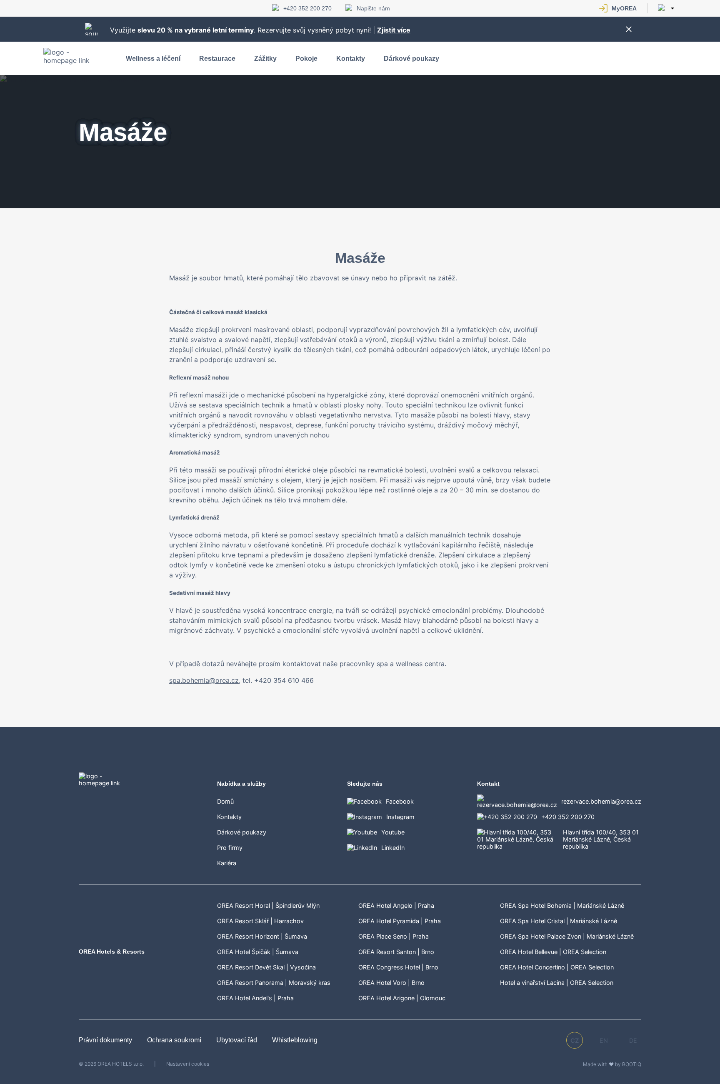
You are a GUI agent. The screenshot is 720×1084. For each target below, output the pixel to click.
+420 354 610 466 (284, 680)
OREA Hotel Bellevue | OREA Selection (553, 951)
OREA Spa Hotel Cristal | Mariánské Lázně (558, 920)
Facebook (400, 801)
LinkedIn (393, 847)
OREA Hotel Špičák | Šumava (257, 951)
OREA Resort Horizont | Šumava (262, 936)
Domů (225, 801)
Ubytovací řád (237, 1040)
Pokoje (306, 58)
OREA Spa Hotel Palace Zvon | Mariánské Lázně (567, 936)
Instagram (400, 816)
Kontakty (350, 58)
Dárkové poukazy (411, 58)
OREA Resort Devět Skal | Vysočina (266, 967)
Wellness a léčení (153, 58)
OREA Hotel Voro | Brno (391, 982)
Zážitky (265, 58)
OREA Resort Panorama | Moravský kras (273, 982)
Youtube (393, 832)
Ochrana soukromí (175, 1040)
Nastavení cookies (187, 1064)
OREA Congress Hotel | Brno (398, 967)
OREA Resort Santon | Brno (396, 951)
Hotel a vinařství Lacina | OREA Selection (556, 982)
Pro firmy (229, 847)
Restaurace (217, 58)
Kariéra (226, 863)
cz (574, 1040)
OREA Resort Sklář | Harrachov (260, 920)
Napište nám (373, 8)
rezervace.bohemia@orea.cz (601, 801)
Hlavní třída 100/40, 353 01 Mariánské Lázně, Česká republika (601, 839)
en (604, 1040)
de (633, 1040)
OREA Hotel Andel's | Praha (255, 998)
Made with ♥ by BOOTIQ (612, 1064)
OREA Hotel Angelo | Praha (396, 905)
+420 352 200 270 (307, 8)
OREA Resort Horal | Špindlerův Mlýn (268, 905)
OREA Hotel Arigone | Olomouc (401, 998)
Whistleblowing (295, 1040)
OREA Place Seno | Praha (393, 936)
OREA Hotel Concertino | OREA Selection (557, 967)
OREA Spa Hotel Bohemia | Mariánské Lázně (562, 905)
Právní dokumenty (106, 1040)
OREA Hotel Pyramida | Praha (399, 920)
